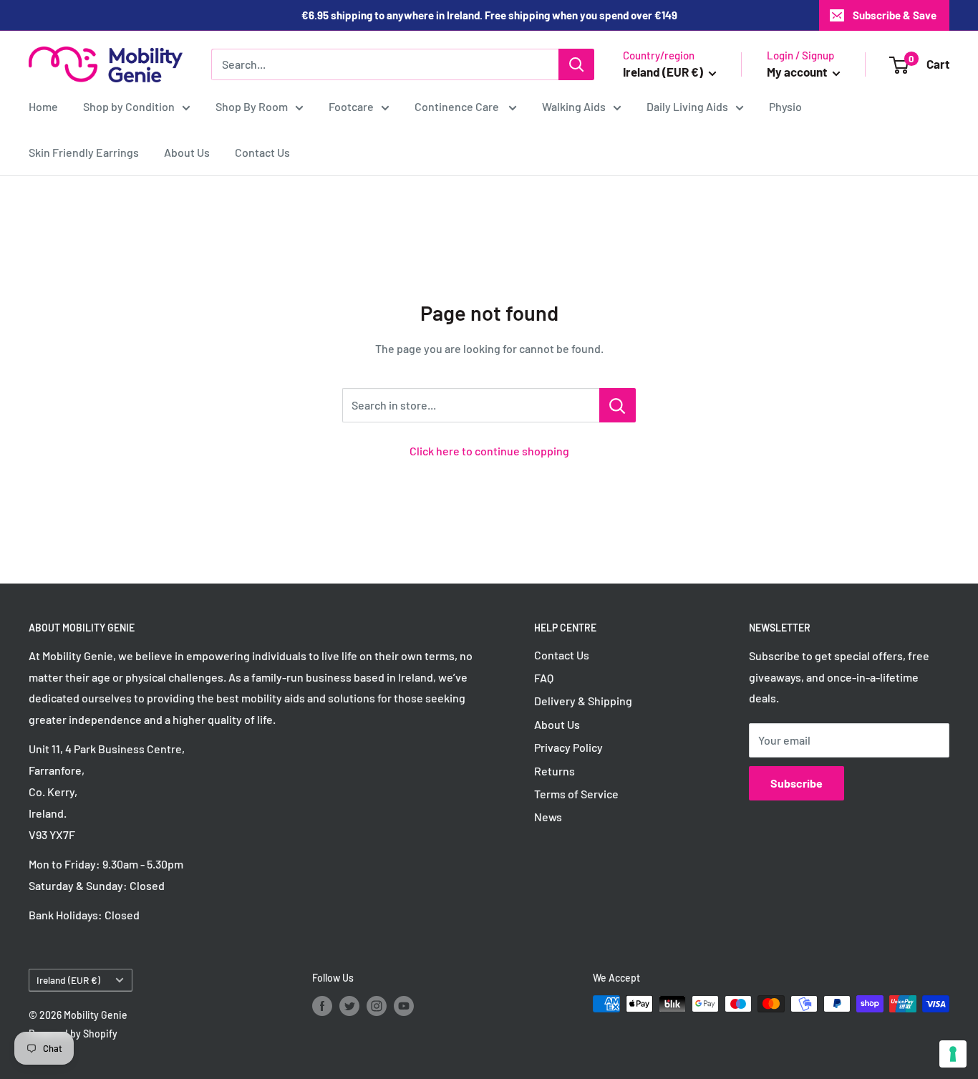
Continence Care (458, 106)
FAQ (543, 677)
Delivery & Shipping (583, 700)
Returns (554, 771)
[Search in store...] (617, 405)
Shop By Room (252, 106)
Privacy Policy (568, 747)
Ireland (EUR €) (68, 980)
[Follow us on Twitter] (349, 1005)
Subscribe (796, 783)
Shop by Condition (129, 106)
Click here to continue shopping (489, 451)
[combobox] (384, 64)
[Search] (576, 64)
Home (43, 106)
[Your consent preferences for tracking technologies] (953, 1054)
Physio (785, 106)
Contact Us (262, 152)
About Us (187, 152)
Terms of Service (576, 793)
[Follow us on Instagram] (377, 1005)
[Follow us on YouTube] (404, 1005)
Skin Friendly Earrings (84, 152)
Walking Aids (574, 106)
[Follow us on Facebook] (322, 1005)
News (548, 816)
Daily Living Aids (687, 106)
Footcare (351, 106)
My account (798, 71)
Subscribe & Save (894, 15)
